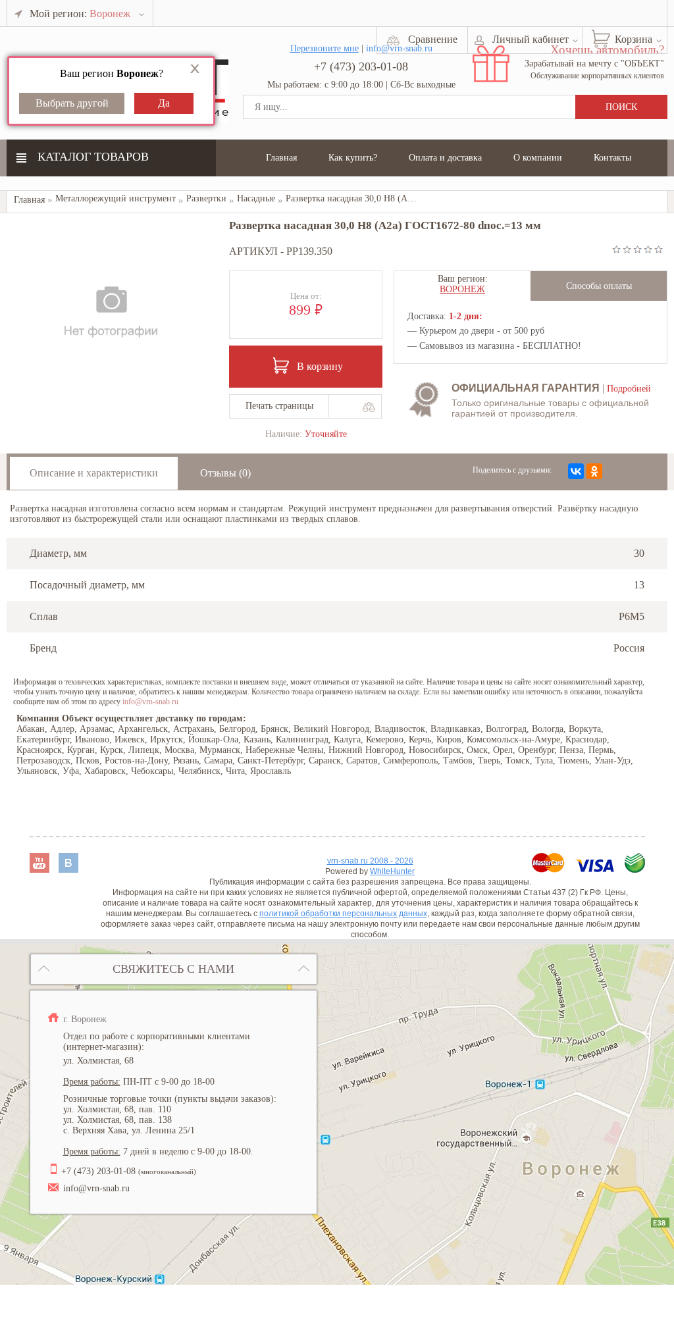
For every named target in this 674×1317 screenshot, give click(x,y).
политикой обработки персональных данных (343, 913)
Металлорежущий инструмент (115, 198)
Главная (281, 158)
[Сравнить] (368, 407)
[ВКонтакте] (576, 471)
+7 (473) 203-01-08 (361, 66)
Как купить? (352, 158)
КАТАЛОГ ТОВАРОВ (93, 156)
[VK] (68, 869)
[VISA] (596, 869)
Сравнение (432, 39)
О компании (537, 158)
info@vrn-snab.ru (150, 701)
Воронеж (462, 289)
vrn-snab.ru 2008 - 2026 (370, 860)
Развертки (206, 198)
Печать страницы (279, 406)
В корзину (320, 366)
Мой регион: (80, 13)
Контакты (612, 158)
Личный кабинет (530, 39)
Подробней (629, 389)
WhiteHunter (392, 871)
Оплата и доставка (445, 158)
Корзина (633, 39)
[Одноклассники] (594, 471)
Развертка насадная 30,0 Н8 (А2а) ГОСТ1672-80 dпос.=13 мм (407, 198)
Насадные (256, 198)
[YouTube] (41, 869)
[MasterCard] (549, 869)
